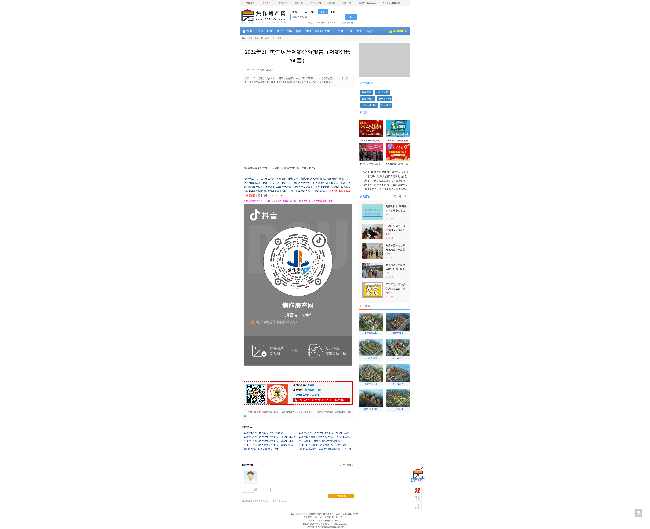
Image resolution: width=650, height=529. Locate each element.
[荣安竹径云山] (371, 380)
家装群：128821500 (391, 3)
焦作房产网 (259, 412)
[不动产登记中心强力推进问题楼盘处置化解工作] (372, 238)
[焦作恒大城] (398, 406)
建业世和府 (398, 333)
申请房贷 (417, 507)
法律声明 (303, 514)
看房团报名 (400, 31)
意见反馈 (312, 514)
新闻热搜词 (366, 83)
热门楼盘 (365, 306)
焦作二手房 (382, 92)
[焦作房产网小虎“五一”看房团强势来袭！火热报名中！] (398, 160)
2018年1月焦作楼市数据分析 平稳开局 (264, 433)
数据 (308, 31)
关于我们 (355, 514)
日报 (388, 292)
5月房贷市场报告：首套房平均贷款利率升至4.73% (325, 449)
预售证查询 (316, 3)
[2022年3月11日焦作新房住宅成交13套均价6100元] (372, 296)
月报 (273, 38)
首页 (249, 31)
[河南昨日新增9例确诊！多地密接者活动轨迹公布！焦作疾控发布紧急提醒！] (372, 218)
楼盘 (279, 31)
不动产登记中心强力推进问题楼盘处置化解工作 (395, 230)
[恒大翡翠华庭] (371, 330)
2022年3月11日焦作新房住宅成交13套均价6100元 (396, 288)
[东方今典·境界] (371, 355)
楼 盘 (294, 12)
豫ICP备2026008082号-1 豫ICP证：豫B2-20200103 (325, 524)
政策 (388, 234)
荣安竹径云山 (371, 384)
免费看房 (417, 498)
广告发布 (338, 514)
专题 (350, 31)
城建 (388, 253)
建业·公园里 (397, 384)
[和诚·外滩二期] (371, 406)
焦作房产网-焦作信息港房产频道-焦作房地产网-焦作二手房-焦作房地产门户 (253, 14)
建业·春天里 (397, 358)
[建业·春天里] (398, 355)
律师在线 (299, 3)
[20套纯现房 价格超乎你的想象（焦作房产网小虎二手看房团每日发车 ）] (371, 136)
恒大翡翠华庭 (371, 333)
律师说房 (386, 105)
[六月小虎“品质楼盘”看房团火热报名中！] (398, 136)
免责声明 (321, 514)
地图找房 (250, 3)
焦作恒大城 (398, 409)
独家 (328, 31)
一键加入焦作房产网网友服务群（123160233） (322, 400)
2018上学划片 (369, 105)
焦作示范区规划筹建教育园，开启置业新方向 (395, 249)
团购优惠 (417, 490)
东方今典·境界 (370, 358)
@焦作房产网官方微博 (306, 395)
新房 (270, 31)
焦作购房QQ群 (313, 390)
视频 (369, 31)
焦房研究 (266, 3)
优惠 (289, 31)
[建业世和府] (398, 330)
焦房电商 (331, 3)
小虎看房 (310, 385)
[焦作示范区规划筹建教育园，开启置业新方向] (372, 257)
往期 (365, 180)
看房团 (364, 112)
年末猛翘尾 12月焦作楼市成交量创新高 (319, 441)
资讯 (323, 12)
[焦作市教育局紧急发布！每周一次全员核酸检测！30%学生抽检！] (372, 277)
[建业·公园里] (398, 380)
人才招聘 (329, 514)
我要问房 (347, 3)
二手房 (304, 12)
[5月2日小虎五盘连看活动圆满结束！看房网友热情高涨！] (371, 160)
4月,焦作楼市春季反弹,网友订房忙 (261, 449)
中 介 (333, 12)
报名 (365, 172)
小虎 (417, 474)
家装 (359, 31)
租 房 (313, 12)
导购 (299, 31)
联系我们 (347, 514)
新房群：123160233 (367, 3)
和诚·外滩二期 (370, 409)
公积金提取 (368, 98)
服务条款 (295, 514)
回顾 (318, 31)
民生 (388, 214)
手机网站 (282, 3)
